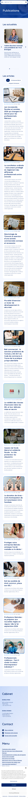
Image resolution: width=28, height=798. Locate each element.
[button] (26, 768)
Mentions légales (22, 796)
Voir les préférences (14, 793)
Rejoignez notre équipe (11, 733)
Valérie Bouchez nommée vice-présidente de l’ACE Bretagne (13, 48)
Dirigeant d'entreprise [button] (14, 83)
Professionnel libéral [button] (16, 80)
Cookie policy (5, 796)
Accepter (14, 785)
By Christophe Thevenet (10, 399)
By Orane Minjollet (8, 297)
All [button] (7, 80)
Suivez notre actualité (11, 735)
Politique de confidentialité (13, 796)
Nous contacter (9, 730)
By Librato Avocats (8, 162)
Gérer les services (13, 781)
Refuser (14, 789)
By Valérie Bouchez (8, 104)
